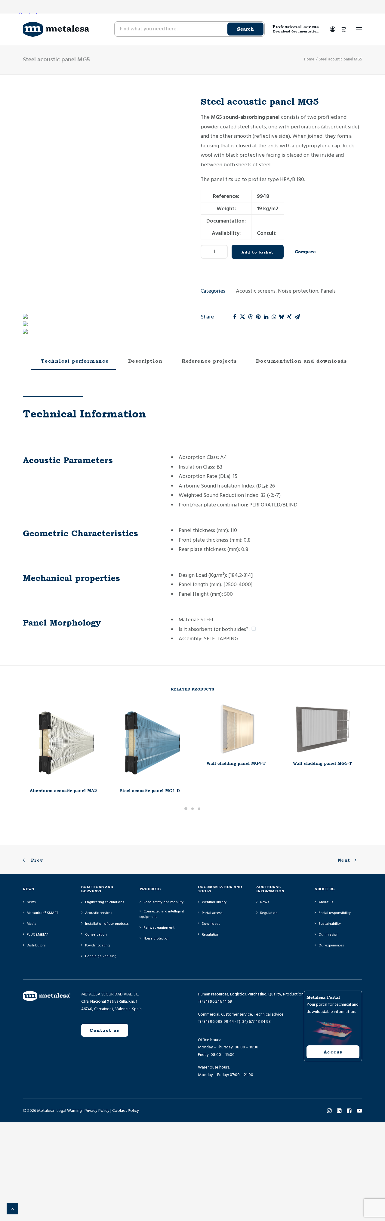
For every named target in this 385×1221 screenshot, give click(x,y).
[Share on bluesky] (281, 316)
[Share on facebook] (234, 316)
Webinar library (214, 902)
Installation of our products (107, 923)
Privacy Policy (97, 1111)
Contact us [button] (105, 1030)
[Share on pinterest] (258, 316)
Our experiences (331, 945)
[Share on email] (297, 316)
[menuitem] (189, 29)
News (31, 902)
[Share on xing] (289, 316)
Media (31, 923)
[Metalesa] (56, 29)
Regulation (210, 934)
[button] (359, 29)
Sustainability (330, 923)
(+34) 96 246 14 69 (216, 1001)
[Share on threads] (250, 316)
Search (245, 29)
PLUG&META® (37, 934)
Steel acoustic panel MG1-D (150, 790)
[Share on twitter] (242, 316)
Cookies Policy (125, 1111)
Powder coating (97, 945)
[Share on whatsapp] (273, 316)
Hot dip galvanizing (100, 956)
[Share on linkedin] (266, 316)
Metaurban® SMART (42, 912)
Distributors (36, 945)
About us (326, 902)
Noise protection (298, 291)
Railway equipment (158, 927)
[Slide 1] (186, 808)
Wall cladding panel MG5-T (322, 763)
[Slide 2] (192, 808)
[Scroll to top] (12, 1208)
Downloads (211, 923)
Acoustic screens (256, 291)
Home (309, 59)
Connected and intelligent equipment (162, 914)
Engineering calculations (104, 902)
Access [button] (333, 1051)
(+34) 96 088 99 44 (217, 1022)
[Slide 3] (199, 808)
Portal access (212, 912)
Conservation (96, 934)
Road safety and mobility (163, 902)
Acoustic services (98, 912)
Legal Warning (69, 1111)
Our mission (328, 934)
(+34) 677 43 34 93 (255, 1022)
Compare (305, 251)
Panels (328, 291)
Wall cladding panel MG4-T (236, 763)
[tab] (144, 363)
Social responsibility (335, 912)
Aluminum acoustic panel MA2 (63, 790)
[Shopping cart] (340, 29)
